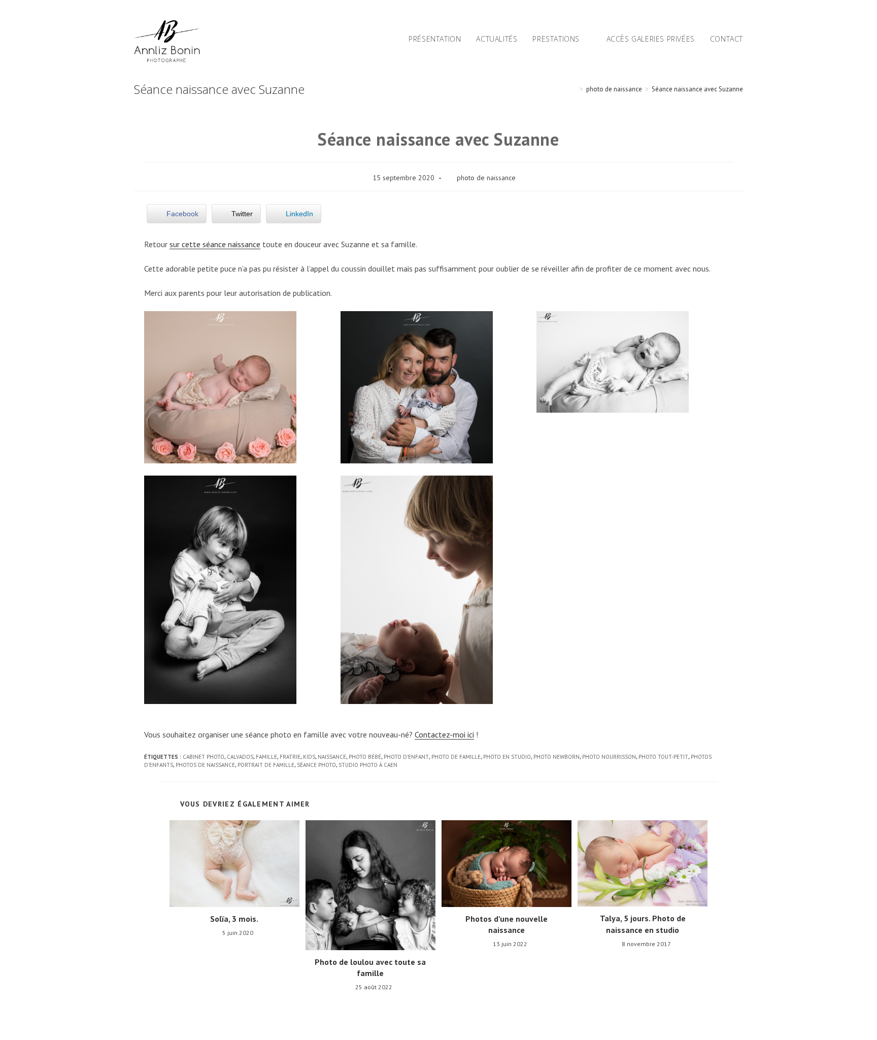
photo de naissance (486, 177)
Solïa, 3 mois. (234, 919)
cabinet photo (203, 756)
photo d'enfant (406, 756)
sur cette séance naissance (215, 244)
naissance (332, 756)
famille (266, 756)
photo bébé (365, 756)
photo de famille (456, 756)
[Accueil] (574, 89)
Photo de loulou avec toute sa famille (370, 967)
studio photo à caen (368, 764)
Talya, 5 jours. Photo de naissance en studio (643, 923)
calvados (240, 756)
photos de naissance (205, 764)
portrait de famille (266, 764)
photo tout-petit (663, 756)
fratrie (290, 756)
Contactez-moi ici (444, 734)
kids (309, 756)
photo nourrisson (609, 756)
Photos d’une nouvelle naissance (506, 924)
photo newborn (556, 756)
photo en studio (507, 756)
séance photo (316, 764)
